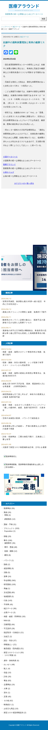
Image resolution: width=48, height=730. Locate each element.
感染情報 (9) (9, 568)
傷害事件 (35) (9, 543)
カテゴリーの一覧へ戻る (24, 183)
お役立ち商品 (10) (11, 709)
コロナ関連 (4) (10, 655)
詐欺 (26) (7, 676)
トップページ (5, 27)
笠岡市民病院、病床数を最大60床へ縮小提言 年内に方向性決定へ (24, 302)
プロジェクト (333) (11, 528)
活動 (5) (7, 572)
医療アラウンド (9, 164)
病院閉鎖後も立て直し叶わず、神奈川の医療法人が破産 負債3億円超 (24, 395)
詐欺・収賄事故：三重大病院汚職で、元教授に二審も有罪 (24, 438)
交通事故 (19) (9, 684)
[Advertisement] (24, 216)
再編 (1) (7, 588)
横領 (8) (7, 555)
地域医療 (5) (9, 596)
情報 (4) (7, 515)
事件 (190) (8, 540)
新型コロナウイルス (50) (14, 652)
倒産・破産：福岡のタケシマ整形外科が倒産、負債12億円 (24, 353)
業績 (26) (7, 512)
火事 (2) (7, 688)
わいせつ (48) (9, 664)
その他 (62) (8, 701)
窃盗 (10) (7, 672)
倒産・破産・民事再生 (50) (14, 616)
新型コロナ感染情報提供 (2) (15, 713)
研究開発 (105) (10, 584)
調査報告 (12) (9, 519)
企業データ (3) (9, 612)
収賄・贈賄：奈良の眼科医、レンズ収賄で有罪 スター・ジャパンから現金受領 (24, 363)
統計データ (16, 27)
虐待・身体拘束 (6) (11, 660)
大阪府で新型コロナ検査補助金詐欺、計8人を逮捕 (25, 447)
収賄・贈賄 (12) (10, 551)
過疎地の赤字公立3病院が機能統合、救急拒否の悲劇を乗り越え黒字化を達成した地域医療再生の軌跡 (25, 333)
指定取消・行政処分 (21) (14, 632)
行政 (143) (8, 600)
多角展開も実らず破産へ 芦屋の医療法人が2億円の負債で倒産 (25, 427)
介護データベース (10, 157)
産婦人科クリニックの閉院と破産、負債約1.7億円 (24, 312)
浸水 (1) (7, 693)
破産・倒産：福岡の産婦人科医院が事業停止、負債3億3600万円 (24, 374)
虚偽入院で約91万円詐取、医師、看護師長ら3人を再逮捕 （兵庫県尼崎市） (24, 385)
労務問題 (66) (9, 624)
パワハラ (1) (9, 560)
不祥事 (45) (8, 604)
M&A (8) (7, 620)
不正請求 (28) (9, 628)
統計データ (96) (10, 608)
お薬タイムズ (8, 172)
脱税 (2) (7, 564)
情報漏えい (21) (10, 644)
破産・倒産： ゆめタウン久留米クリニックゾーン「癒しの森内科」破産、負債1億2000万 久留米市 (24, 407)
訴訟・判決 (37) (10, 640)
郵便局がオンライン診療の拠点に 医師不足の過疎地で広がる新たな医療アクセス (24, 321)
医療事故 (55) (9, 508)
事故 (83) (7, 680)
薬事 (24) (7, 576)
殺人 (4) (7, 668)
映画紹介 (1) (9, 705)
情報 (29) (7, 536)
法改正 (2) (8, 636)
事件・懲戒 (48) (10, 547)
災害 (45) (7, 697)
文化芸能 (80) (9, 592)
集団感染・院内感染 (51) (14, 648)
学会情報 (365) (10, 580)
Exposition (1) (9, 531)
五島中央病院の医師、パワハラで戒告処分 (21, 418)
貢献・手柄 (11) (10, 524)
